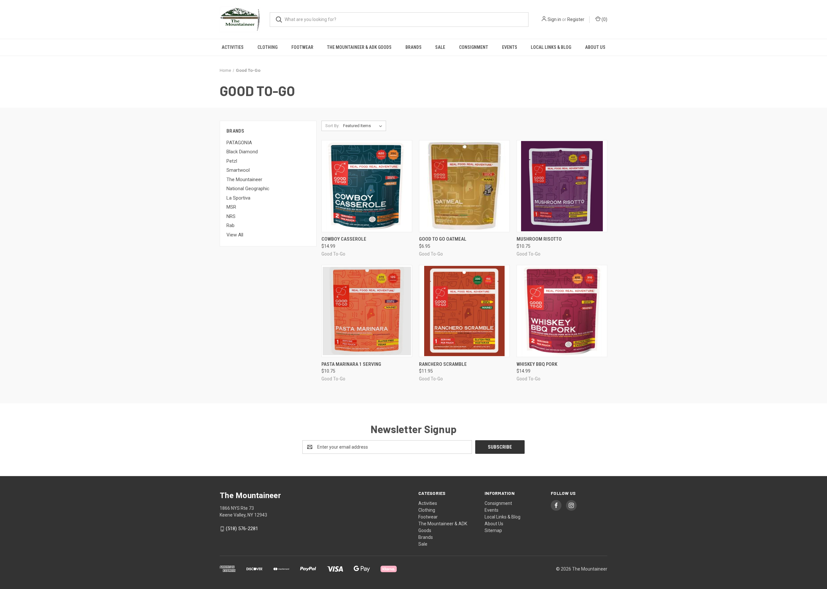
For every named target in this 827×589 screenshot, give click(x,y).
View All (234, 235)
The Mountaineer (244, 179)
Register (575, 19)
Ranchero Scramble (443, 364)
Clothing (267, 47)
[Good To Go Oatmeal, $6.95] (464, 186)
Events (509, 47)
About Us (595, 47)
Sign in (554, 19)
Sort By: (332, 125)
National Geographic (247, 188)
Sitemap (493, 530)
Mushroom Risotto (539, 239)
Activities (233, 47)
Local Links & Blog (551, 47)
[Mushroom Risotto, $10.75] (562, 186)
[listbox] (364, 126)
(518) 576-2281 (242, 528)
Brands (413, 47)
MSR (231, 207)
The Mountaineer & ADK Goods (359, 47)
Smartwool (238, 170)
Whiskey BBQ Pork (537, 364)
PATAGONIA (239, 143)
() (604, 19)
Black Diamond (242, 152)
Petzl (231, 161)
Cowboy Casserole (343, 239)
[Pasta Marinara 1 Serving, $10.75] (367, 311)
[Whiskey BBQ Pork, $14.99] (562, 311)
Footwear (302, 47)
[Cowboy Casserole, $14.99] (367, 186)
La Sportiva (238, 198)
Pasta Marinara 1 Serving (351, 364)
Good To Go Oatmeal (442, 239)
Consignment (473, 47)
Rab (230, 225)
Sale (440, 47)
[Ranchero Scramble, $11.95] (464, 311)
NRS (231, 216)
